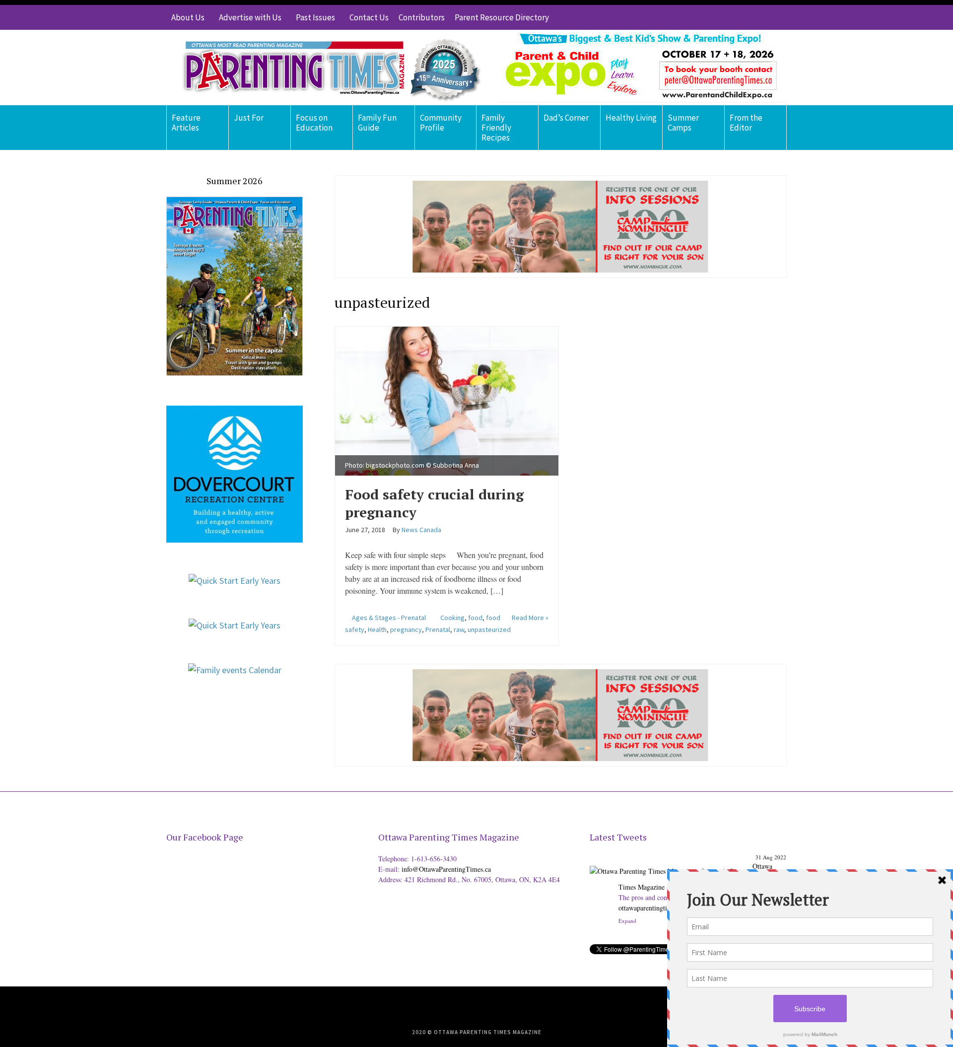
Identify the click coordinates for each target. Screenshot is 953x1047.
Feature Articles (186, 122)
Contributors (422, 17)
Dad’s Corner (566, 117)
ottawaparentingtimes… (651, 907)
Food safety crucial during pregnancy (434, 503)
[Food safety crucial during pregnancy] (447, 399)
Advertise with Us (250, 17)
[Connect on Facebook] (749, 17)
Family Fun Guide (377, 122)
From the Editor (746, 122)
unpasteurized (489, 629)
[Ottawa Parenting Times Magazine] (325, 67)
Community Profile (441, 122)
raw (459, 629)
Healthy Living (631, 117)
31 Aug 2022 (770, 857)
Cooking (452, 617)
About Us (187, 17)
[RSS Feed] (719, 17)
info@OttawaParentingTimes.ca (446, 869)
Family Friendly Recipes (496, 127)
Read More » (530, 617)
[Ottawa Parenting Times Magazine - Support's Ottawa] (669, 863)
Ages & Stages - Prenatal (389, 617)
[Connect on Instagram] (764, 17)
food (475, 617)
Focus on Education (314, 122)
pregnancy (406, 629)
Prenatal (437, 629)
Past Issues (315, 17)
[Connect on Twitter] (734, 17)
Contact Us (369, 17)
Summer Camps (683, 122)
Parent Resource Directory (502, 17)
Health (377, 629)
